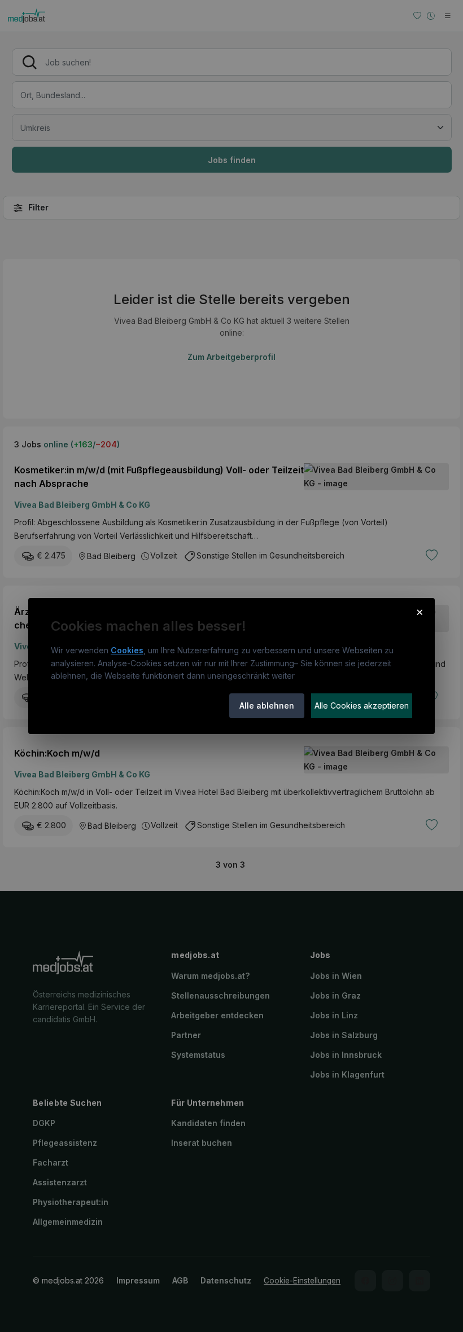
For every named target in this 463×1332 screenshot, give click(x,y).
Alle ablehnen (266, 705)
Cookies (127, 650)
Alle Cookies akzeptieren (362, 705)
